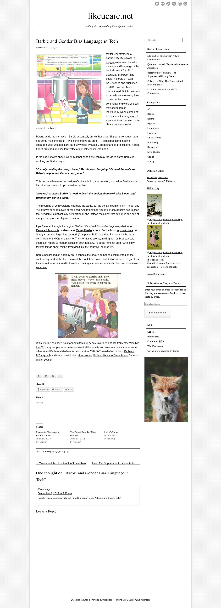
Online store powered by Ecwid (163, 351)
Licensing (152, 133)
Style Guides (153, 152)
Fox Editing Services (157, 177)
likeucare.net (110, 15)
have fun (74, 263)
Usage (55, 451)
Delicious (168, 4)
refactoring (76, 149)
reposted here (125, 230)
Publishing (152, 142)
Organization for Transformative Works (78, 238)
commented (119, 255)
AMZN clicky (153, 188)
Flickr (163, 4)
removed (73, 259)
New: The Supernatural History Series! (116, 463)
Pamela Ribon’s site (47, 230)
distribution (109, 259)
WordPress (107, 600)
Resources (152, 147)
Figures (151, 123)
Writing (62, 451)
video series (85, 355)
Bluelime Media (143, 600)
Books (150, 114)
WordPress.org (155, 346)
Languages (153, 128)
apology (65, 255)
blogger (110, 62)
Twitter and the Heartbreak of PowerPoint (61, 463)
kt (56, 48)
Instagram (180, 4)
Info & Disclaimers (156, 274)
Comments (155, 341)
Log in (150, 331)
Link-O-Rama (111, 432)
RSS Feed (185, 4)
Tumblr (174, 4)
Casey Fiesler (84, 230)
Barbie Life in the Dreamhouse (110, 355)
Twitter (157, 4)
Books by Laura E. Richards (161, 181)
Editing (48, 451)
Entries (153, 336)
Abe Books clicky (155, 259)
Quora (150, 64)
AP (148, 109)
